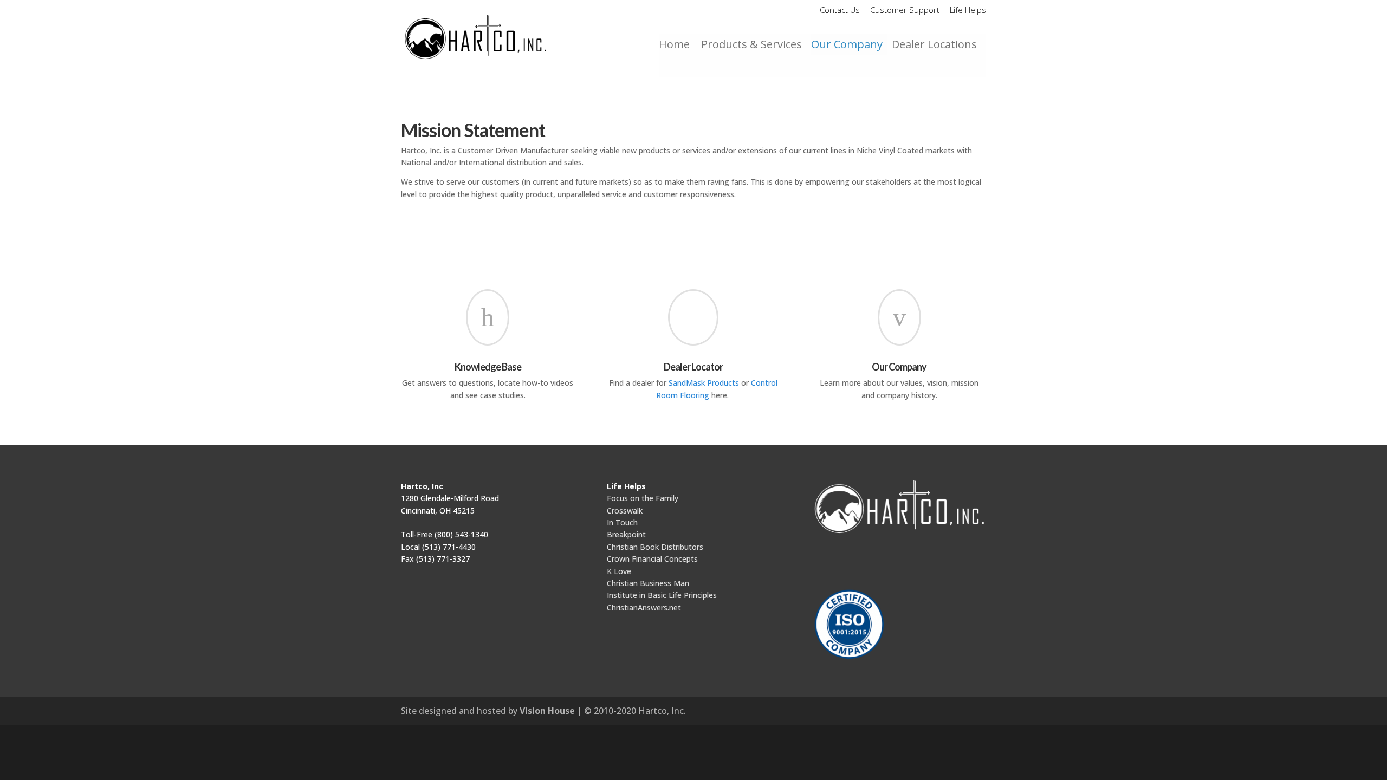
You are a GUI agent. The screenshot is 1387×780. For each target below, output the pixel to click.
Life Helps (968, 10)
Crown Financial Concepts (652, 559)
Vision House (547, 711)
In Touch (622, 522)
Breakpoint (626, 534)
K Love (619, 571)
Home (677, 44)
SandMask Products (705, 383)
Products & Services (751, 44)
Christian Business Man (648, 583)
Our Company (847, 44)
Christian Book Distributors (655, 547)
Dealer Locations (934, 44)
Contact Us (840, 10)
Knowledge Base (488, 367)
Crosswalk (625, 510)
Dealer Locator (693, 367)
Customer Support (904, 10)
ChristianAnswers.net (644, 607)
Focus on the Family (642, 498)
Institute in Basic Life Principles (662, 595)
